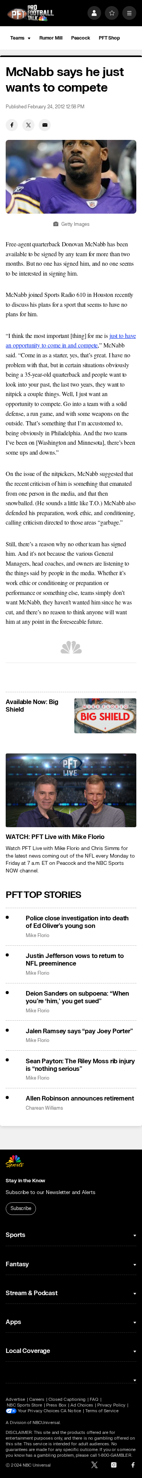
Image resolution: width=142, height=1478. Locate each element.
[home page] (30, 13)
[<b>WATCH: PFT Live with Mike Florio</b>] (71, 790)
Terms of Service (102, 1411)
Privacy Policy (111, 1405)
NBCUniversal (46, 1423)
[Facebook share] (12, 125)
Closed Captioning (67, 1399)
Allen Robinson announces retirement (80, 1098)
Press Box (56, 1405)
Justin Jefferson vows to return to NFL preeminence (75, 959)
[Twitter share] (28, 125)
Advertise (15, 1399)
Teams (17, 38)
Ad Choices (82, 1405)
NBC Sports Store (24, 1405)
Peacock (80, 38)
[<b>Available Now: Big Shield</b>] (105, 715)
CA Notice (71, 1411)
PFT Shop (109, 38)
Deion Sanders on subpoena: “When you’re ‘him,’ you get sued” (77, 997)
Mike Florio (37, 936)
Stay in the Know (25, 1181)
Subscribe (21, 1208)
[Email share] (45, 125)
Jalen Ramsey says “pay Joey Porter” (79, 1031)
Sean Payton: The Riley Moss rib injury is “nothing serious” (80, 1065)
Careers (36, 1399)
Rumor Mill (50, 38)
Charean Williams (44, 1108)
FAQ (94, 1399)
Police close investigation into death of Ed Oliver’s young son (77, 922)
